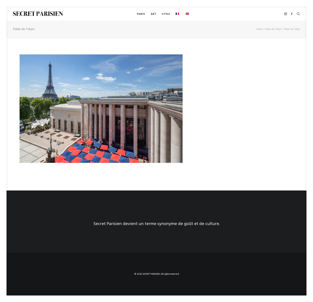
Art (153, 14)
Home (259, 29)
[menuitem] (141, 14)
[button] (187, 14)
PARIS (141, 14)
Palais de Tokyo (273, 29)
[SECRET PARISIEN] (38, 13)
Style (166, 14)
